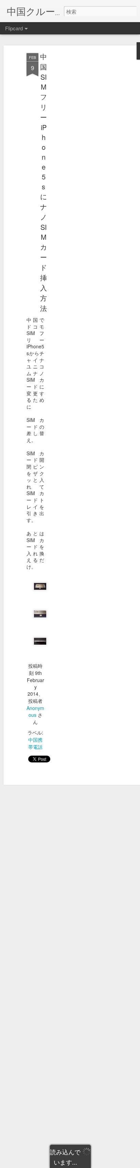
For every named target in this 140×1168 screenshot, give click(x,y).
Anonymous (35, 711)
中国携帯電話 (35, 743)
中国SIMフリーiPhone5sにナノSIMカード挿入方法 (43, 182)
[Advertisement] (82, 160)
